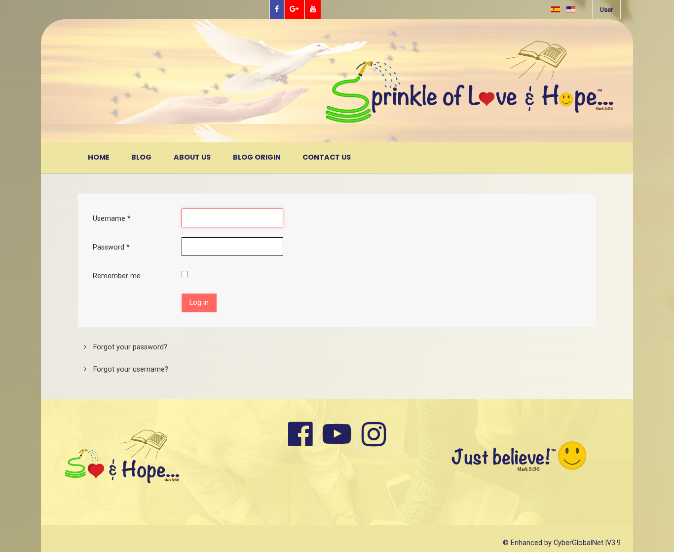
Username (112, 218)
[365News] (392, 81)
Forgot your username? (129, 369)
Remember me (117, 276)
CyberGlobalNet (578, 543)
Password (111, 247)
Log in (199, 302)
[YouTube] (313, 9)
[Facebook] (276, 9)
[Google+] (294, 9)
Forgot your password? (129, 347)
